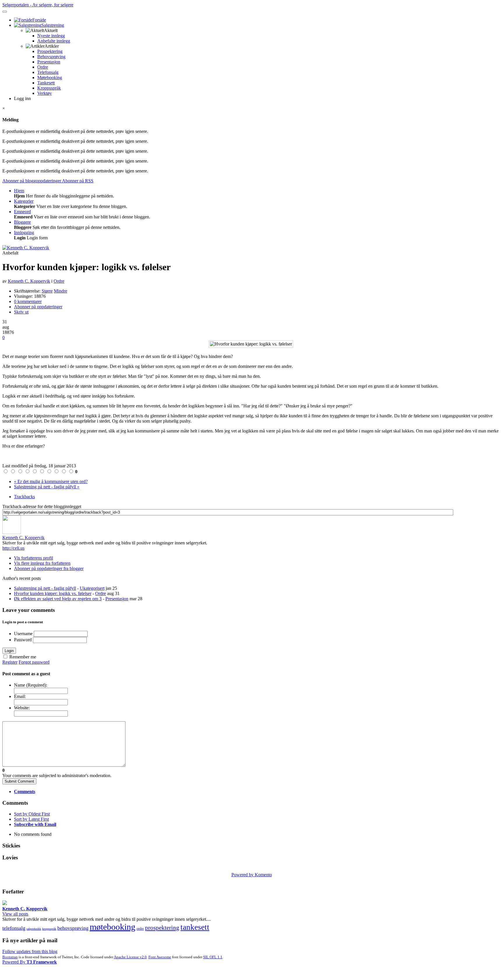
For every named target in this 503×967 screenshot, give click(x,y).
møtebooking (112, 927)
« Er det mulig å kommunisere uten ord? (51, 481)
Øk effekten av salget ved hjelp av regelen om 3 (58, 598)
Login (9, 651)
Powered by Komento (251, 874)
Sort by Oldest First (32, 813)
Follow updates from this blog (29, 951)
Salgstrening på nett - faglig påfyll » (46, 486)
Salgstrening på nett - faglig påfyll (45, 588)
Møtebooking (49, 77)
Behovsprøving (51, 56)
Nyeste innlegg (51, 35)
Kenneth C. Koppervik (29, 281)
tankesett (194, 927)
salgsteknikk (33, 928)
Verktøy (44, 93)
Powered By (29, 961)
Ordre (42, 67)
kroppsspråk (49, 928)
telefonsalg (13, 928)
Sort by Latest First (31, 819)
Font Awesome (159, 957)
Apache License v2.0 (130, 957)
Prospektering (50, 51)
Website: (22, 707)
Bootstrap (10, 957)
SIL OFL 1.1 (212, 957)
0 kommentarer (28, 301)
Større (47, 291)
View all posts (15, 913)
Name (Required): (30, 685)
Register (9, 662)
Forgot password (34, 662)
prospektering (162, 927)
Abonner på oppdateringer (38, 306)
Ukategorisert (92, 588)
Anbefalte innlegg (53, 40)
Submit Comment (19, 781)
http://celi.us (13, 548)
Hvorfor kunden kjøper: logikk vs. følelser (52, 593)
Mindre (60, 291)
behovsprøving (72, 928)
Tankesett (46, 82)
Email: (20, 696)
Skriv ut (21, 311)
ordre (140, 929)
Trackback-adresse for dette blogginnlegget (41, 506)
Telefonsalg (48, 72)
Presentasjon (48, 61)
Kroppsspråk (49, 88)
